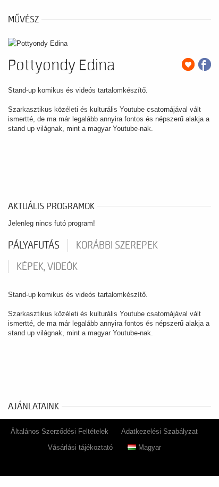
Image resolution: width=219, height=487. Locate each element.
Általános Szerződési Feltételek (59, 431)
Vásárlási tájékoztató (80, 447)
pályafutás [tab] (34, 245)
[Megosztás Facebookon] (204, 64)
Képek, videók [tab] (47, 267)
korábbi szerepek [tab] (117, 245)
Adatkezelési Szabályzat (159, 431)
